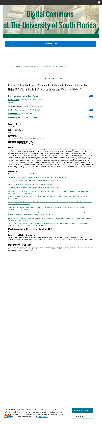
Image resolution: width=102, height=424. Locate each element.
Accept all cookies (82, 410)
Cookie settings (82, 416)
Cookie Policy (43, 417)
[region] (51, 413)
